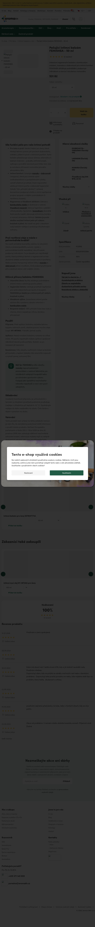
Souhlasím (66, 473)
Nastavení (28, 473)
